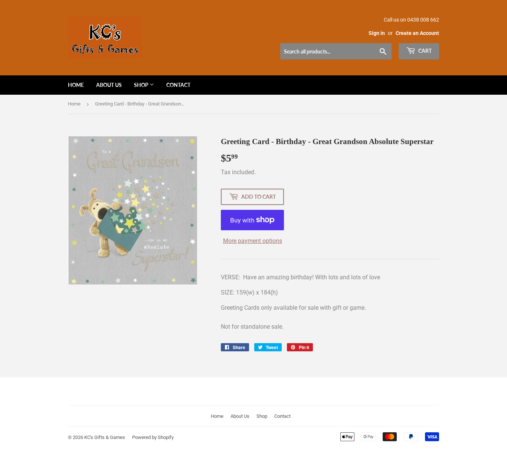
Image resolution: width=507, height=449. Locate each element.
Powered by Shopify (153, 437)
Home (76, 85)
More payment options (252, 240)
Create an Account (417, 33)
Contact (178, 85)
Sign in (377, 33)
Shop (142, 85)
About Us (109, 85)
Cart (424, 51)
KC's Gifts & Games (104, 437)
